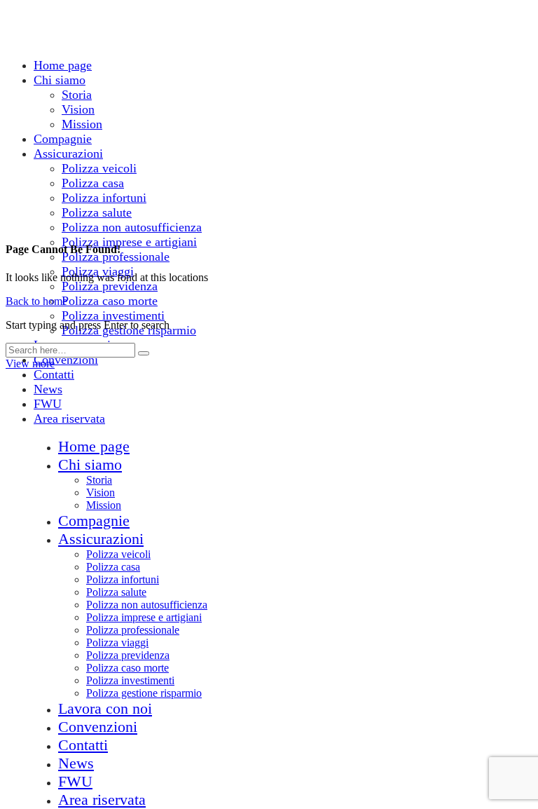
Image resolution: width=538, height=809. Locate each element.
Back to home (36, 301)
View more (30, 363)
